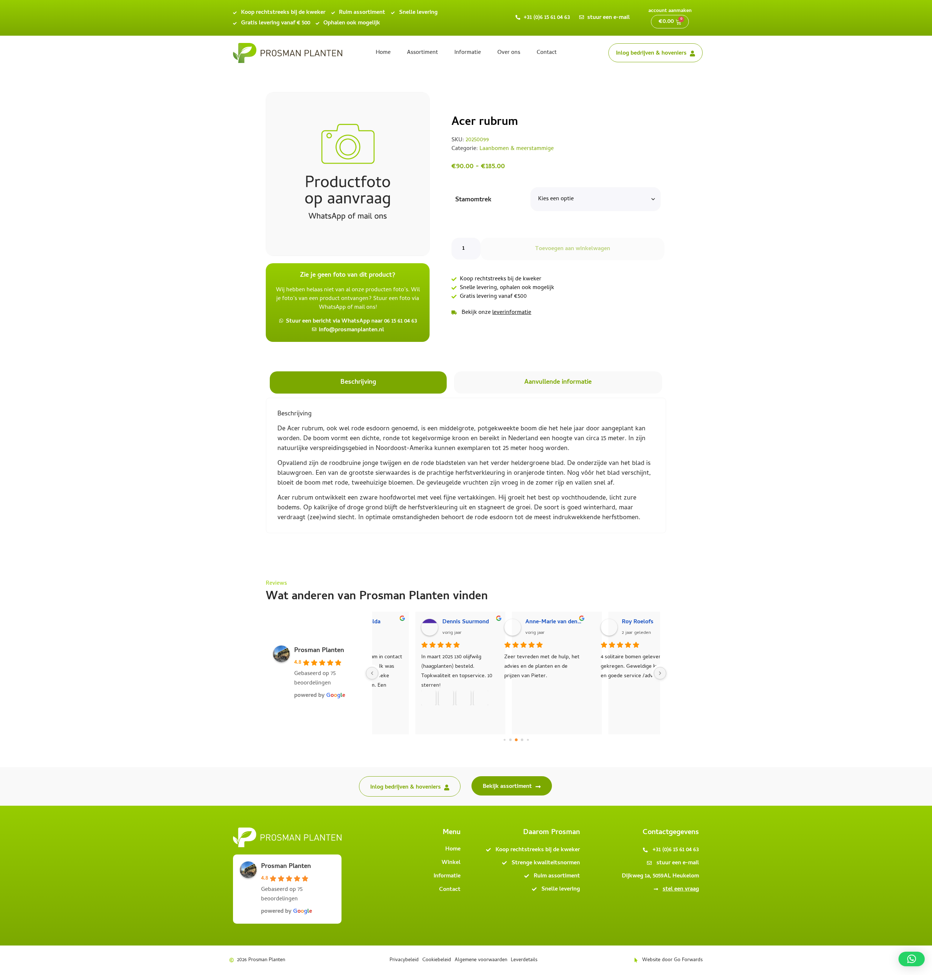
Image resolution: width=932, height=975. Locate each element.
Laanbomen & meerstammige (516, 149)
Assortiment (422, 53)
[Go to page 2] (516, 739)
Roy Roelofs (610, 622)
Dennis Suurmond (425, 622)
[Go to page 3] (522, 740)
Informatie (467, 53)
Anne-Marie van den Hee (526, 622)
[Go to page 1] (510, 740)
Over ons (508, 53)
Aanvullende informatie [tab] (558, 382)
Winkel (451, 863)
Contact (547, 53)
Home (383, 53)
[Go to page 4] (528, 740)
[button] (912, 959)
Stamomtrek (473, 200)
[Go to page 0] (504, 740)
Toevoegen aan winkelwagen (572, 249)
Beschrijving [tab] (358, 382)
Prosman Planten (319, 651)
